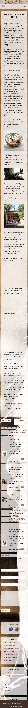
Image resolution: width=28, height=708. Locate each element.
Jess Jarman (12, 506)
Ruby (7, 706)
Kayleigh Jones (7, 684)
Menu (24, 6)
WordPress (19, 706)
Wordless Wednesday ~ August (11, 648)
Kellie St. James (7, 687)
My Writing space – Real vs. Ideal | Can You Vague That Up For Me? (17, 432)
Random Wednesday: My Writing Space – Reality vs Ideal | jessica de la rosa (17, 520)
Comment (5, 589)
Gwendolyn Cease (16, 406)
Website (4, 582)
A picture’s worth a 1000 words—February (20, 421)
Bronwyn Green (13, 487)
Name (3, 568)
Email (3, 575)
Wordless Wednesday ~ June (11, 654)
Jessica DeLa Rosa (8, 679)
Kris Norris (21, 19)
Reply (22, 459)
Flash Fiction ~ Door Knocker (10, 657)
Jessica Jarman (10, 404)
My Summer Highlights (9, 645)
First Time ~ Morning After (10, 642)
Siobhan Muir (7, 690)
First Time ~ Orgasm (9, 651)
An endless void (6, 420)
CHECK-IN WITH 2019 (9, 660)
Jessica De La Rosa (14, 408)
